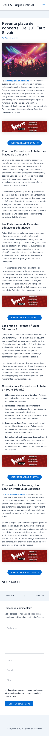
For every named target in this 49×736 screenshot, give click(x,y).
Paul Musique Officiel (18, 5)
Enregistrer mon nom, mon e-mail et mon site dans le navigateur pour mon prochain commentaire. (24, 693)
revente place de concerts (17, 81)
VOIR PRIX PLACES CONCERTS (25, 143)
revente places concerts (16, 494)
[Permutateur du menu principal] (43, 5)
